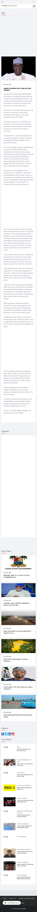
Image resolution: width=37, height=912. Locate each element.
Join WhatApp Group (13, 903)
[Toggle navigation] (34, 6)
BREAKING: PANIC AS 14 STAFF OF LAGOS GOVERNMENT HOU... (17, 576)
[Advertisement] (18, 35)
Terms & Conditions (26, 898)
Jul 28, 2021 (8, 600)
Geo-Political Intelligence (24, 785)
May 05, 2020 (8, 572)
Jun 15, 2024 (8, 684)
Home (5, 898)
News (18, 747)
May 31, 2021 (8, 712)
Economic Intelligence (23, 862)
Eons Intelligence (16, 908)
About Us (12, 898)
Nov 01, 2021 (8, 84)
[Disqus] (18, 463)
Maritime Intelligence (22, 824)
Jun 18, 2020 (8, 628)
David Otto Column (22, 798)
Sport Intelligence (21, 836)
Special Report (21, 772)
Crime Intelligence (22, 875)
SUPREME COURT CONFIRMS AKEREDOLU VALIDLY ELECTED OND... (16, 604)
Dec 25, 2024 (8, 656)
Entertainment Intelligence (24, 849)
